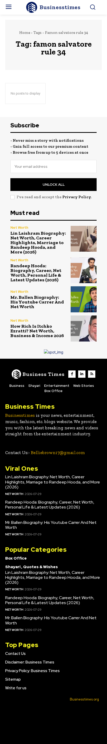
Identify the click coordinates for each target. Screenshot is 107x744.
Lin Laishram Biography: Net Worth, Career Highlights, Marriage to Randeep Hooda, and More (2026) (38, 242)
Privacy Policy (76, 197)
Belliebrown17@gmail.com (58, 452)
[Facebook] (72, 374)
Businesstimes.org (84, 699)
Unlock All (54, 184)
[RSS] (91, 374)
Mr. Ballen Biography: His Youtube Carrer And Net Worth (37, 301)
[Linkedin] (81, 374)
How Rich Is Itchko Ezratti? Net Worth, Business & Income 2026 (37, 330)
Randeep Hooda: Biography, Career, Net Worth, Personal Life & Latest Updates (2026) (35, 273)
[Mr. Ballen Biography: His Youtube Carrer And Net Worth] (84, 299)
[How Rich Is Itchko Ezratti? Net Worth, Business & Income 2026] (84, 328)
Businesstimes (20, 415)
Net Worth (19, 227)
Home (24, 32)
